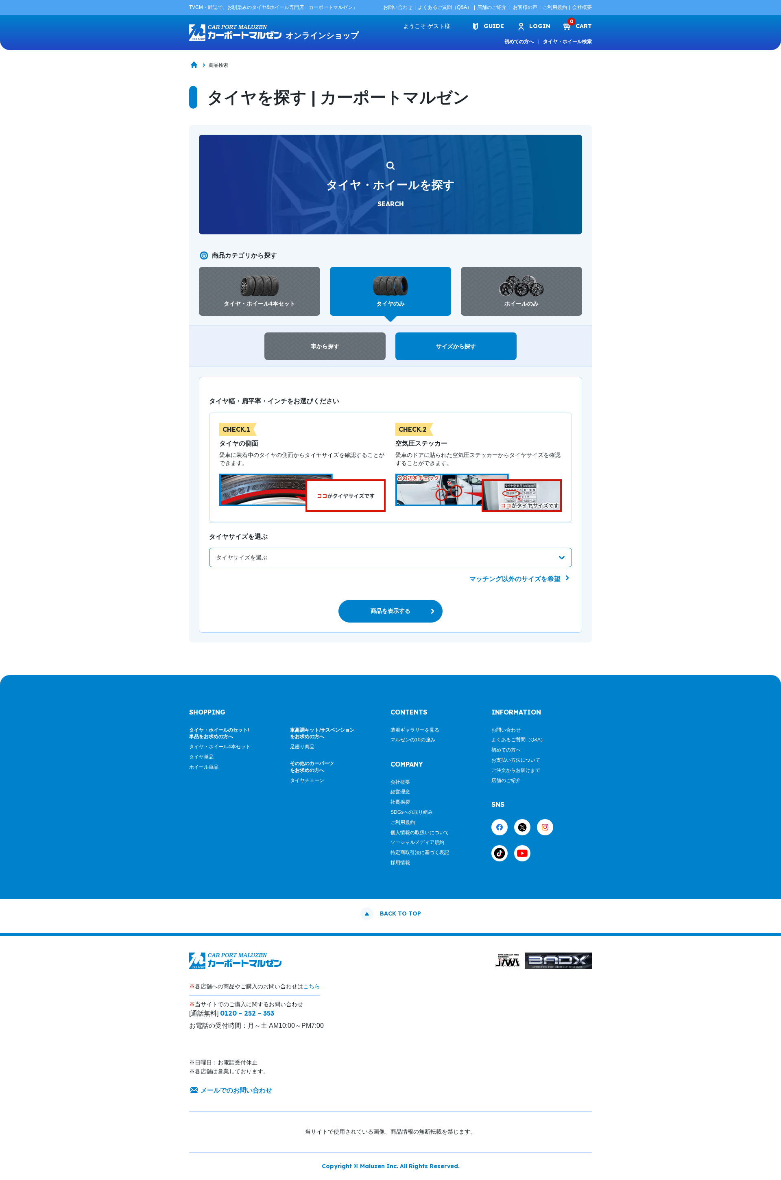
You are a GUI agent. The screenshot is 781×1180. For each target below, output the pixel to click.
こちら (311, 986)
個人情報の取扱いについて (419, 832)
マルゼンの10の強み (412, 740)
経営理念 (400, 792)
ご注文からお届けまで (515, 770)
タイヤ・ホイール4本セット (220, 747)
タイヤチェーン (307, 780)
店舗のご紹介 (491, 7)
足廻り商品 (302, 747)
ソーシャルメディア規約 (417, 842)
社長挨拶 (400, 802)
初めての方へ (519, 41)
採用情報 (400, 862)
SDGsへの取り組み (411, 812)
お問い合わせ (397, 7)
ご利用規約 (555, 7)
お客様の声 (525, 7)
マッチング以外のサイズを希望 (515, 578)
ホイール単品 (203, 767)
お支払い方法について (515, 760)
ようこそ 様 (426, 26)
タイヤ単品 (201, 757)
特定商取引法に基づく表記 (419, 852)
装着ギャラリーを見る (414, 730)
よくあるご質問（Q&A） (445, 7)
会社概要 (582, 7)
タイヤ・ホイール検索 (567, 41)
